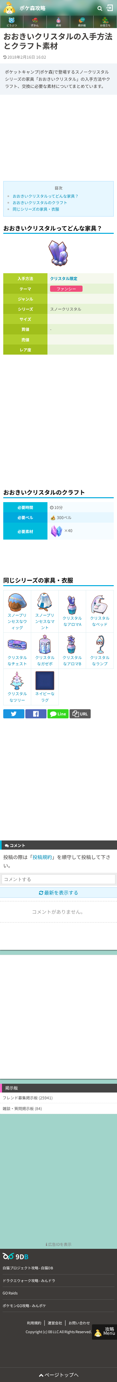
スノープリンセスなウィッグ (17, 621)
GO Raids (10, 1292)
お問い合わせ (79, 1322)
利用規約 (34, 1322)
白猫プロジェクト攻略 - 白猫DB (28, 1267)
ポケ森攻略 (33, 8)
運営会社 (55, 1322)
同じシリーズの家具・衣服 (36, 209)
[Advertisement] (58, 420)
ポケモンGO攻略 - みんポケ (24, 1305)
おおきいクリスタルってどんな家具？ (46, 196)
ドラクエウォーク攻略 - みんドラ (29, 1280)
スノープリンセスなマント (45, 621)
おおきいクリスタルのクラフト (40, 202)
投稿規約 (42, 856)
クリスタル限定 (63, 278)
